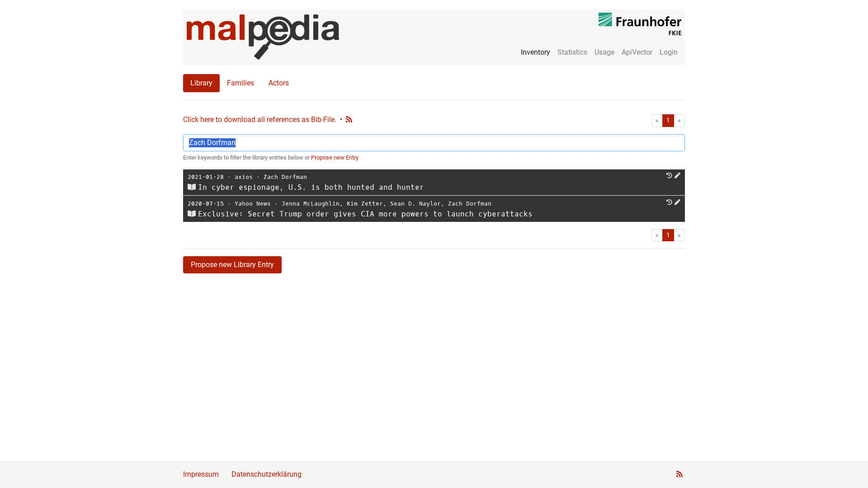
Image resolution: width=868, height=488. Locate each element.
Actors (279, 83)
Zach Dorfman (285, 177)
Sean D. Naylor (415, 203)
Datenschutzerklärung (266, 474)
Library (201, 83)
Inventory (535, 52)
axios (244, 177)
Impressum (201, 474)
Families (240, 83)
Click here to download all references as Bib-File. (259, 119)
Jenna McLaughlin (311, 203)
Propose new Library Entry (232, 264)
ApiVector (637, 52)
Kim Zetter (365, 203)
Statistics (572, 52)
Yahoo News (253, 203)
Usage (604, 52)
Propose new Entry (335, 157)
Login (669, 52)
